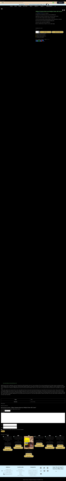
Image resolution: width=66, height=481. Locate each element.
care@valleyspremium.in (8, 474)
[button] (60, 3)
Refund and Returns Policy (20, 470)
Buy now (8, 449)
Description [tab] (4, 383)
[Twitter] (37, 40)
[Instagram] (47, 467)
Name (2, 424)
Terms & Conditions (20, 475)
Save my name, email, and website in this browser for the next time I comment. (13, 429)
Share (44, 41)
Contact (20, 473)
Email (2, 427)
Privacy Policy (20, 469)
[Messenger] (40, 40)
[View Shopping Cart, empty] (46, 4)
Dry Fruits (48, 39)
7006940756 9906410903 (8, 473)
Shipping (20, 474)
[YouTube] (40, 473)
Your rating (3, 410)
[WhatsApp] (39, 40)
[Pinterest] (41, 40)
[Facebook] (36, 40)
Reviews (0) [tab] (15, 383)
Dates (36, 13)
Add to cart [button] (7, 447)
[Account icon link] (48, 4)
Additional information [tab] (9, 383)
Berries (30, 470)
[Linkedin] (47, 470)
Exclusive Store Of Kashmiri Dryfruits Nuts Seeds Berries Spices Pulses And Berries (14, 2)
